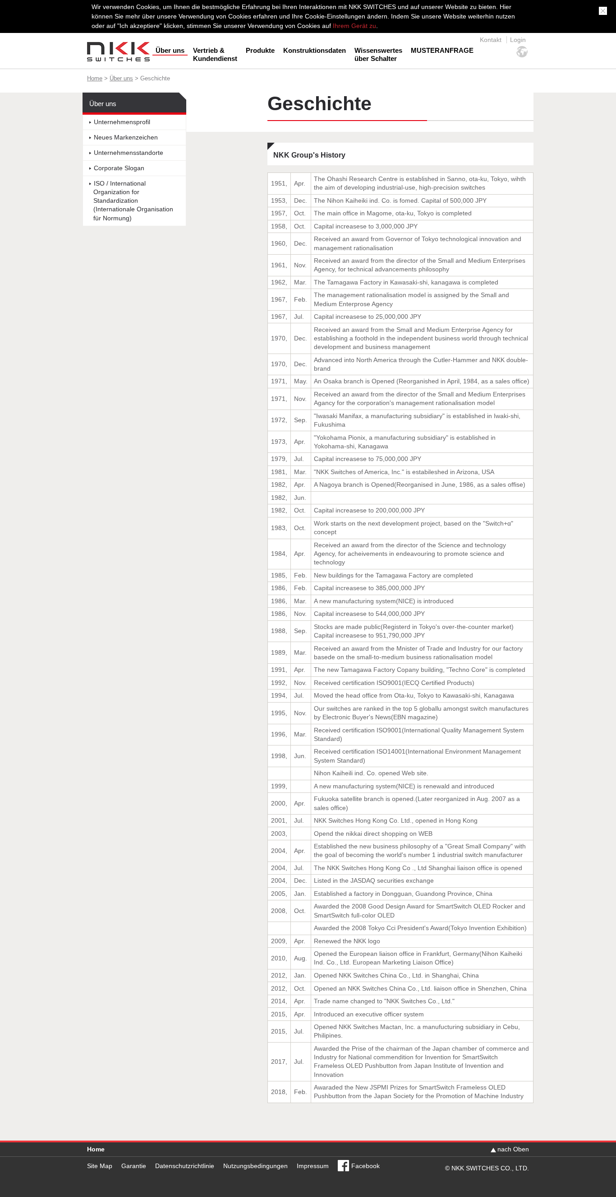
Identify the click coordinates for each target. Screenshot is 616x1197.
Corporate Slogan (119, 168)
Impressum (313, 1165)
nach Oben (513, 1149)
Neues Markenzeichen (126, 137)
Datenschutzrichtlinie (184, 1165)
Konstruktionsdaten (314, 50)
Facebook (365, 1165)
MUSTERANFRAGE (442, 50)
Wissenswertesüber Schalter (378, 54)
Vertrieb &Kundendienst (215, 54)
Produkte (260, 50)
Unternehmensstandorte (128, 152)
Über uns (170, 50)
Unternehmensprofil (122, 122)
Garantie (133, 1165)
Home (94, 78)
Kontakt (490, 39)
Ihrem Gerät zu (353, 25)
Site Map (99, 1165)
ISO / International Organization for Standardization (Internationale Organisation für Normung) (133, 201)
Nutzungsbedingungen (255, 1165)
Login (518, 39)
